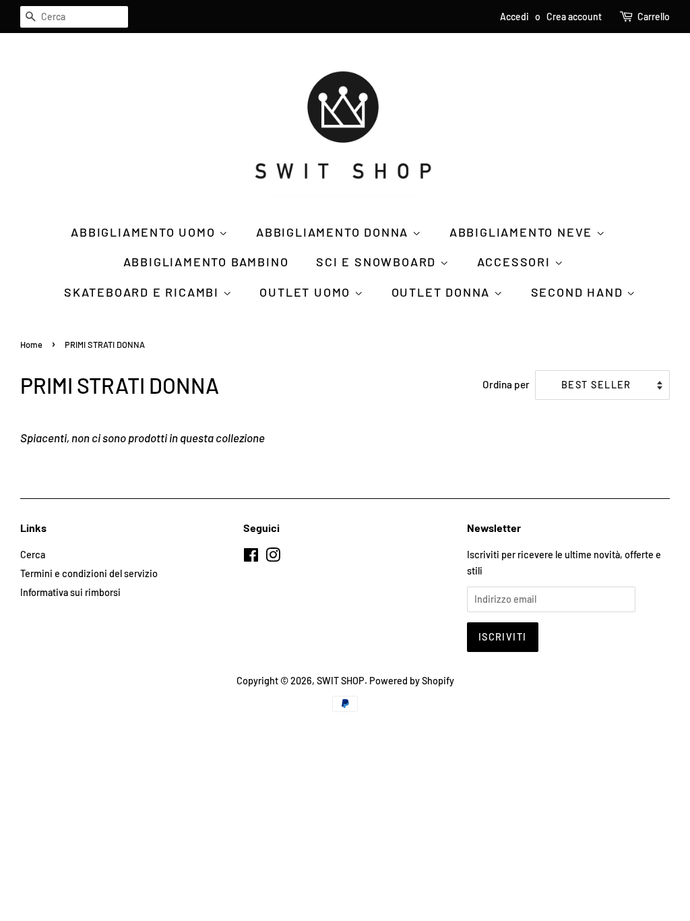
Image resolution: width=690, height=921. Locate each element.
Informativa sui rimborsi (70, 592)
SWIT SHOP (341, 680)
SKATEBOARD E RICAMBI (143, 292)
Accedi (514, 16)
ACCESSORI (516, 261)
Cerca (32, 554)
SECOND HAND (579, 292)
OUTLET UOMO (306, 292)
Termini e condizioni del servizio (89, 573)
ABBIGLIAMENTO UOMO (145, 232)
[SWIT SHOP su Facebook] (251, 557)
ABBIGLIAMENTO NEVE (522, 232)
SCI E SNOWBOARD (378, 261)
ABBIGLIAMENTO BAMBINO (206, 261)
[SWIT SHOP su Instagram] (272, 557)
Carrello (653, 16)
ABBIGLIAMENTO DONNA (334, 232)
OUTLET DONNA (442, 292)
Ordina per (506, 384)
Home (31, 344)
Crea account (574, 16)
